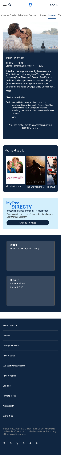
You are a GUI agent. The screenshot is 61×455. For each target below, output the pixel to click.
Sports (43, 15)
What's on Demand (27, 15)
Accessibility (8, 405)
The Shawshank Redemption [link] (40, 186)
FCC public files (9, 395)
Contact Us (8, 415)
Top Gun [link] (51, 186)
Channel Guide (8, 15)
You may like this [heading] (14, 150)
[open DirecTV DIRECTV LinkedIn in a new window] (4, 443)
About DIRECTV (10, 325)
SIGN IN (54, 4)
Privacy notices (9, 375)
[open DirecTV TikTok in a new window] (37, 443)
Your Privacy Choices (16, 365)
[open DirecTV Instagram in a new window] (24, 443)
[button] (5, 4)
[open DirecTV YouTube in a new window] (30, 443)
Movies (52, 15)
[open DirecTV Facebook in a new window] (10, 443)
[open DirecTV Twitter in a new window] (17, 443)
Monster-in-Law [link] (13, 186)
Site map (7, 385)
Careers (6, 335)
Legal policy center (11, 345)
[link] (15, 170)
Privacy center (9, 355)
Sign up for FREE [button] (27, 222)
